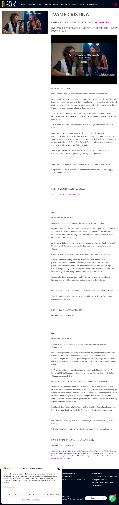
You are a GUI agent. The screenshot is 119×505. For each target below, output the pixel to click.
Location (48, 4)
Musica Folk (97, 453)
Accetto (83, 62)
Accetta (12, 494)
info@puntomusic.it (74, 194)
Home (23, 4)
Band (60, 451)
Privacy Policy (36, 500)
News (74, 4)
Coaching (37, 13)
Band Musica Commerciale (71, 451)
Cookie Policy (26, 500)
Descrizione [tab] (56, 22)
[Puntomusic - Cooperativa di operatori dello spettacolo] (9, 4)
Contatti (82, 4)
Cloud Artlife (92, 4)
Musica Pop (55, 458)
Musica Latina (106, 453)
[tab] (99, 22)
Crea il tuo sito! (26, 13)
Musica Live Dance (70, 456)
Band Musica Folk (101, 451)
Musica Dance (87, 453)
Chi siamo (31, 4)
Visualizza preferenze (51, 494)
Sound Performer (65, 458)
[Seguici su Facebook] (112, 5)
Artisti (39, 4)
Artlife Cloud (97, 473)
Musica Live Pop (107, 456)
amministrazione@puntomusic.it (104, 476)
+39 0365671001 (102, 482)
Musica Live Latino (95, 456)
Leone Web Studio (82, 499)
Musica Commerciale (75, 453)
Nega (31, 494)
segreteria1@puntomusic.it (62, 315)
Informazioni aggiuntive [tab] (75, 22)
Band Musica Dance (87, 451)
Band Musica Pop (62, 453)
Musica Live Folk (82, 456)
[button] (59, 468)
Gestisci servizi (9, 487)
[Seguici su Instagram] (115, 5)
